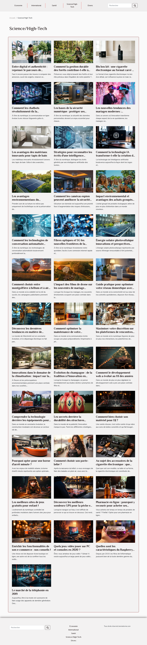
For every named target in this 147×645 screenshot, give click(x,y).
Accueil (12, 18)
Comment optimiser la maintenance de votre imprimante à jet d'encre (69, 332)
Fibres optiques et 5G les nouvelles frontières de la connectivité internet (69, 244)
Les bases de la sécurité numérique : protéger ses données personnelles (69, 111)
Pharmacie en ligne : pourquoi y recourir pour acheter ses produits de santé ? (115, 506)
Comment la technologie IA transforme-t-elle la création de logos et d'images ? (115, 156)
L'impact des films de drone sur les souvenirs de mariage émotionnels (73, 288)
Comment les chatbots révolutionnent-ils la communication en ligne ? (28, 111)
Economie (18, 5)
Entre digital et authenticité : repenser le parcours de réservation (29, 70)
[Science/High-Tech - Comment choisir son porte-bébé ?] (73, 446)
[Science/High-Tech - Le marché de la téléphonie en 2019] (31, 575)
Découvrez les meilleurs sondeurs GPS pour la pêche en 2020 (73, 506)
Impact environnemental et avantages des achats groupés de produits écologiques (114, 200)
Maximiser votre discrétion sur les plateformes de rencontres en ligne (115, 332)
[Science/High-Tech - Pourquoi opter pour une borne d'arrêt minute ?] (31, 446)
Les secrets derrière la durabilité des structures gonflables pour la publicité (71, 420)
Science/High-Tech (72, 5)
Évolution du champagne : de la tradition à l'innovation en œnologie (73, 376)
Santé (54, 5)
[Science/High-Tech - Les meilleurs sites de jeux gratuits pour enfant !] (31, 487)
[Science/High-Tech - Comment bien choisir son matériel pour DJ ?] (115, 402)
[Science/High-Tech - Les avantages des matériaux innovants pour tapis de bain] (31, 137)
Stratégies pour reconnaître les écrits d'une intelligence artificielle (73, 156)
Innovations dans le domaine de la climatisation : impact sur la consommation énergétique (31, 376)
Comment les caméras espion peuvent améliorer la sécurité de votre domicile (72, 200)
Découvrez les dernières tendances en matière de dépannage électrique (27, 332)
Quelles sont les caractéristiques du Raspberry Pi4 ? (114, 550)
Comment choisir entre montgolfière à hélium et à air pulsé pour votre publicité (30, 288)
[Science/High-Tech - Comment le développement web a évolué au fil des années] (115, 357)
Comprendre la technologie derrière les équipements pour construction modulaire (30, 420)
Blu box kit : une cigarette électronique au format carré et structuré (115, 70)
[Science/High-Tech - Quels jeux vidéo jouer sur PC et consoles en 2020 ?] (73, 531)
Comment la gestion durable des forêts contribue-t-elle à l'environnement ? (71, 70)
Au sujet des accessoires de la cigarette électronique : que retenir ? (114, 464)
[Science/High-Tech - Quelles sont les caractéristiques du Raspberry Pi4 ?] (115, 531)
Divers (90, 5)
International (36, 5)
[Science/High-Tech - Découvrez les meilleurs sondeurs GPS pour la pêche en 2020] (73, 487)
